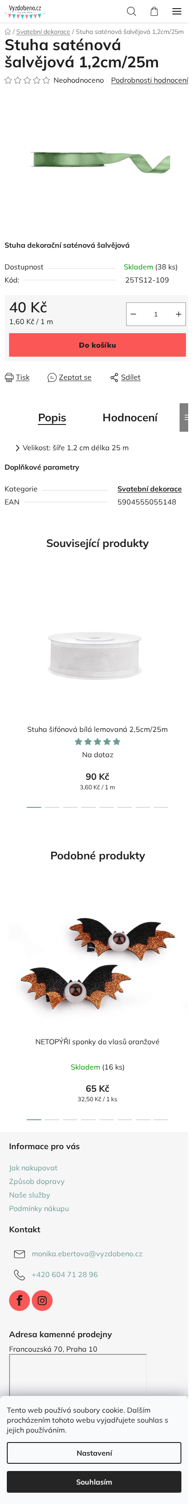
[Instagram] (42, 1300)
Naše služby (29, 1194)
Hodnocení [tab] (129, 417)
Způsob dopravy (37, 1181)
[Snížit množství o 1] (133, 314)
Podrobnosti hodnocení (149, 80)
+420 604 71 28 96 (65, 1274)
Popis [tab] (52, 417)
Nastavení (94, 1452)
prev (9, 631)
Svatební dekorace (149, 488)
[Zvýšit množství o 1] (178, 314)
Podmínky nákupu (39, 1208)
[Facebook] (19, 1300)
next (185, 631)
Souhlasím (94, 1481)
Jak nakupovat (33, 1167)
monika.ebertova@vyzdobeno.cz (87, 1253)
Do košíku (97, 344)
